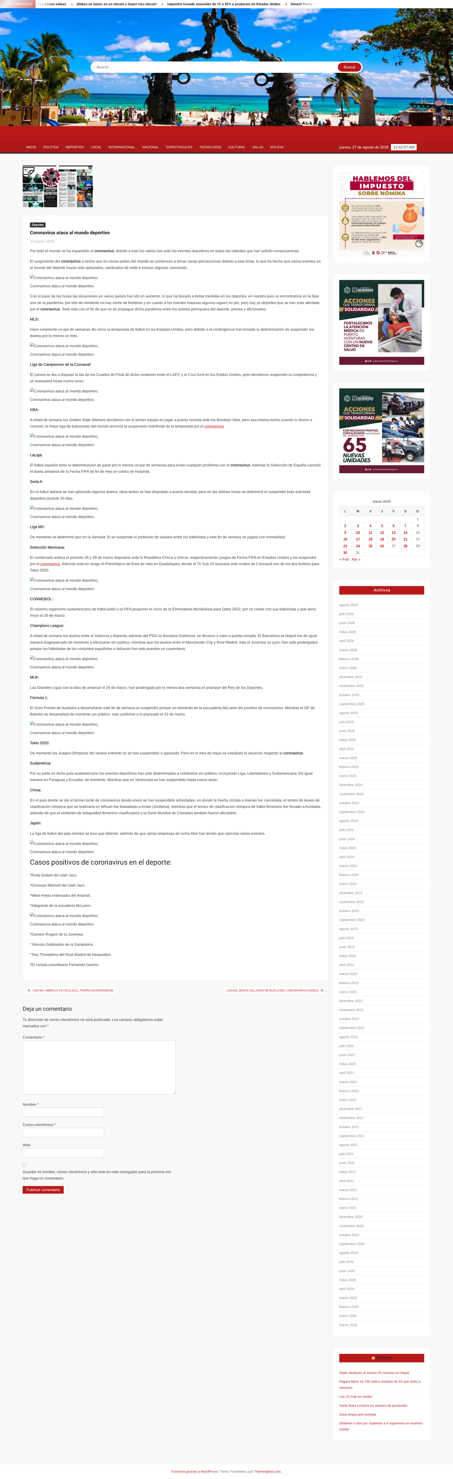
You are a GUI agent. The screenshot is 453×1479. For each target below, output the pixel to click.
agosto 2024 (348, 821)
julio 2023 (346, 938)
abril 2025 (346, 749)
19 (382, 539)
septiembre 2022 (352, 1028)
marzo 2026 (348, 650)
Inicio (31, 147)
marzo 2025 (348, 758)
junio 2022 (347, 1055)
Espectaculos (179, 147)
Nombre (30, 1104)
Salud (257, 147)
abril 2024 (346, 857)
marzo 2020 (348, 1298)
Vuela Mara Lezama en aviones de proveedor (373, 1405)
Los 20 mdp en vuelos (355, 1396)
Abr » (356, 559)
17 (358, 539)
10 (358, 532)
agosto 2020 (348, 1253)
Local (96, 147)
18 (370, 539)
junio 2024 (347, 839)
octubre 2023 (349, 911)
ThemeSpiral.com (267, 1471)
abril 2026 (346, 641)
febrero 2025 (349, 767)
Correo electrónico (39, 1125)
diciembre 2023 (350, 893)
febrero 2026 (349, 659)
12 (382, 532)
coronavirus (214, 426)
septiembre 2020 (352, 1244)
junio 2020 (347, 1271)
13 (393, 532)
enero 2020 (348, 1316)
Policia (276, 147)
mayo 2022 (347, 1064)
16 (345, 539)
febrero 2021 (349, 1199)
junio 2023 (347, 947)
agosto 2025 (348, 713)
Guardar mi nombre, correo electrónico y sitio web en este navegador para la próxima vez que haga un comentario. (97, 1175)
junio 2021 (347, 1163)
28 (405, 546)
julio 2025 (346, 722)
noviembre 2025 (351, 686)
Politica (51, 147)
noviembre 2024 (351, 794)
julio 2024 (346, 830)
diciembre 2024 (350, 785)
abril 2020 (346, 1289)
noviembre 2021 (351, 1118)
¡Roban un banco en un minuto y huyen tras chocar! (55, 4)
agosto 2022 (348, 1037)
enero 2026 (348, 668)
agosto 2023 (348, 929)
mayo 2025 (347, 740)
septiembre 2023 (352, 920)
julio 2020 (346, 1262)
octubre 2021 (349, 1127)
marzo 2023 (348, 974)
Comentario (34, 1037)
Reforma (384, 1358)
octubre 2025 (349, 695)
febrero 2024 (349, 875)
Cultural (236, 147)
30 (345, 553)
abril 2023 (346, 965)
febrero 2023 (349, 983)
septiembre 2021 (352, 1136)
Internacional (122, 147)
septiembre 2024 (352, 812)
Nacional (150, 147)
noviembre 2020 (351, 1226)
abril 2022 (346, 1073)
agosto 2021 (348, 1145)
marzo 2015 (348, 1325)
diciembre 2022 (350, 1001)
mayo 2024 (347, 848)
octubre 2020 (349, 1235)
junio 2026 (347, 623)
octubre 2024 (349, 803)
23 (345, 546)
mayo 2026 (347, 632)
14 (405, 532)
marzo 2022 (348, 1082)
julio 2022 (346, 1046)
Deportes (75, 147)
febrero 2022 (349, 1091)
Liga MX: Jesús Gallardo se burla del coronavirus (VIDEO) (272, 990)
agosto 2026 (348, 605)
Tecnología (210, 147)
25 (370, 546)
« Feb (344, 559)
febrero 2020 (349, 1307)
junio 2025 (347, 731)
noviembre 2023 (351, 902)
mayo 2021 (347, 1172)
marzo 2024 (348, 866)
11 (370, 532)
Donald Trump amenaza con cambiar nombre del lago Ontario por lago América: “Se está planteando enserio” (316, 4)
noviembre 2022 (351, 1010)
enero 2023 (348, 992)
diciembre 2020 (350, 1217)
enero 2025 (348, 776)
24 (358, 546)
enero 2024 (348, 884)
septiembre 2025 (352, 704)
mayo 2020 (347, 1280)
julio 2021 (346, 1154)
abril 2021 (346, 1181)
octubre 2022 (349, 1019)
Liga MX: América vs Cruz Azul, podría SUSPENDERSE (73, 990)
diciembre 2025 (350, 677)
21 (405, 539)
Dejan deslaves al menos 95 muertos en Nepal (374, 1373)
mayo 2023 (347, 956)
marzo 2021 (348, 1190)
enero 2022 (348, 1100)
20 (393, 539)
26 (382, 546)
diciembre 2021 (350, 1109)
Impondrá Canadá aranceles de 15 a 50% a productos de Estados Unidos (162, 4)
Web (26, 1145)
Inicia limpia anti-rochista (357, 1414)
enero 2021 (348, 1208)
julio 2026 (346, 614)
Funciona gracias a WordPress (194, 1471)
